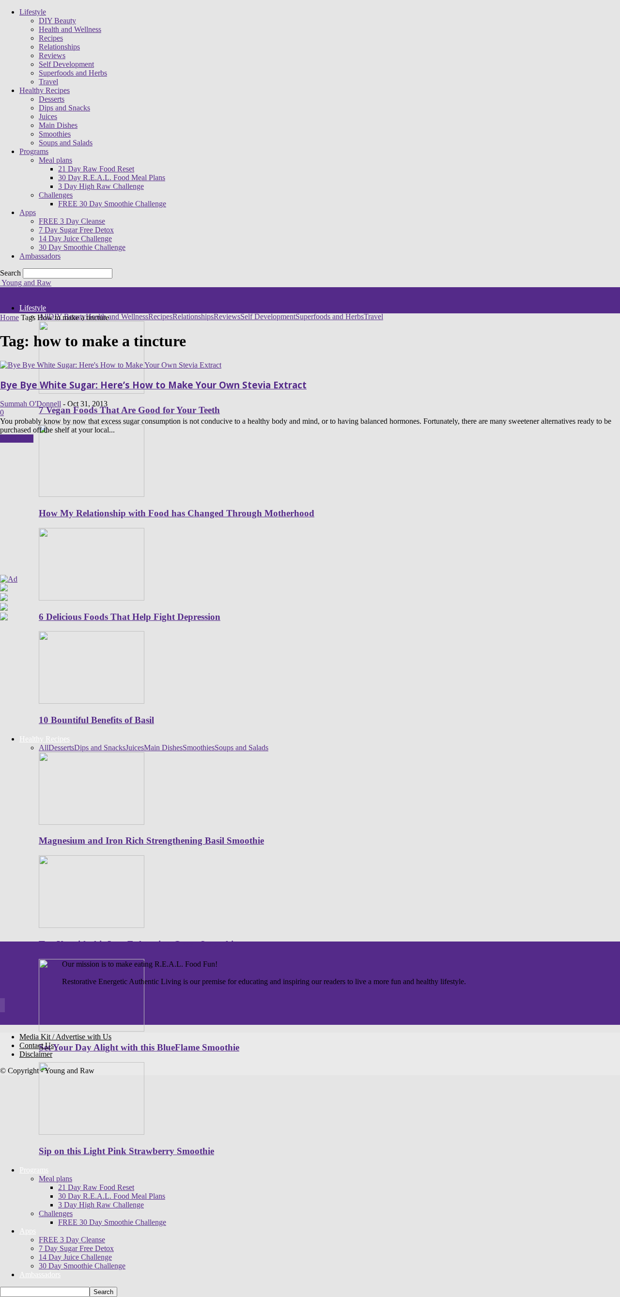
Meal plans (55, 160)
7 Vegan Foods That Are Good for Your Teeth (129, 410)
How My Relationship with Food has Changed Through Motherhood (176, 513)
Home (9, 317)
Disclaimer (35, 1054)
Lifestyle (32, 12)
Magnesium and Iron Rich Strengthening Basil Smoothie (151, 840)
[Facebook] (0, 1007)
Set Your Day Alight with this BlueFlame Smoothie (139, 1047)
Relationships (59, 47)
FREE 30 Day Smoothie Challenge (112, 204)
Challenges (56, 195)
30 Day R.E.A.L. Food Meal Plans (111, 177)
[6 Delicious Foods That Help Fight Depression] (91, 598)
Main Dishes (58, 125)
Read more (16, 438)
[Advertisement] (60, 512)
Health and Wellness (70, 29)
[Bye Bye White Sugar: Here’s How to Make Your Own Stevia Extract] (110, 365)
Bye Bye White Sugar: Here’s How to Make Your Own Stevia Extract (153, 385)
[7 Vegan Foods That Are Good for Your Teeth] (91, 391)
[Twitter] (4, 1007)
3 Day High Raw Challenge (101, 186)
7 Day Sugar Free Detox (76, 230)
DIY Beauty (57, 20)
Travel (48, 81)
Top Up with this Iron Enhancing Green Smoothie (138, 944)
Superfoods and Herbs (73, 73)
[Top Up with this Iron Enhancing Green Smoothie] (91, 925)
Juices (48, 116)
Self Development (66, 64)
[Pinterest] (2, 1007)
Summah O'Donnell (30, 404)
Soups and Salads (66, 143)
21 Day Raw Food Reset (96, 169)
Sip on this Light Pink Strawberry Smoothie (126, 1151)
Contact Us (36, 1045)
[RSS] (3, 1007)
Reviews (52, 55)
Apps (27, 212)
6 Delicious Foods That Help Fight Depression (129, 617)
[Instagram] (1, 1007)
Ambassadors (40, 256)
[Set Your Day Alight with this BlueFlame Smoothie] (91, 1029)
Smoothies (55, 134)
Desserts (51, 99)
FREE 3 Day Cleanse (72, 221)
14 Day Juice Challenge (75, 238)
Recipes (51, 38)
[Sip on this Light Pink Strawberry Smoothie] (91, 1132)
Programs (33, 151)
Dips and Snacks (64, 108)
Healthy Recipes (44, 90)
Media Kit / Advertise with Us (65, 1037)
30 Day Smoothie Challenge (82, 247)
